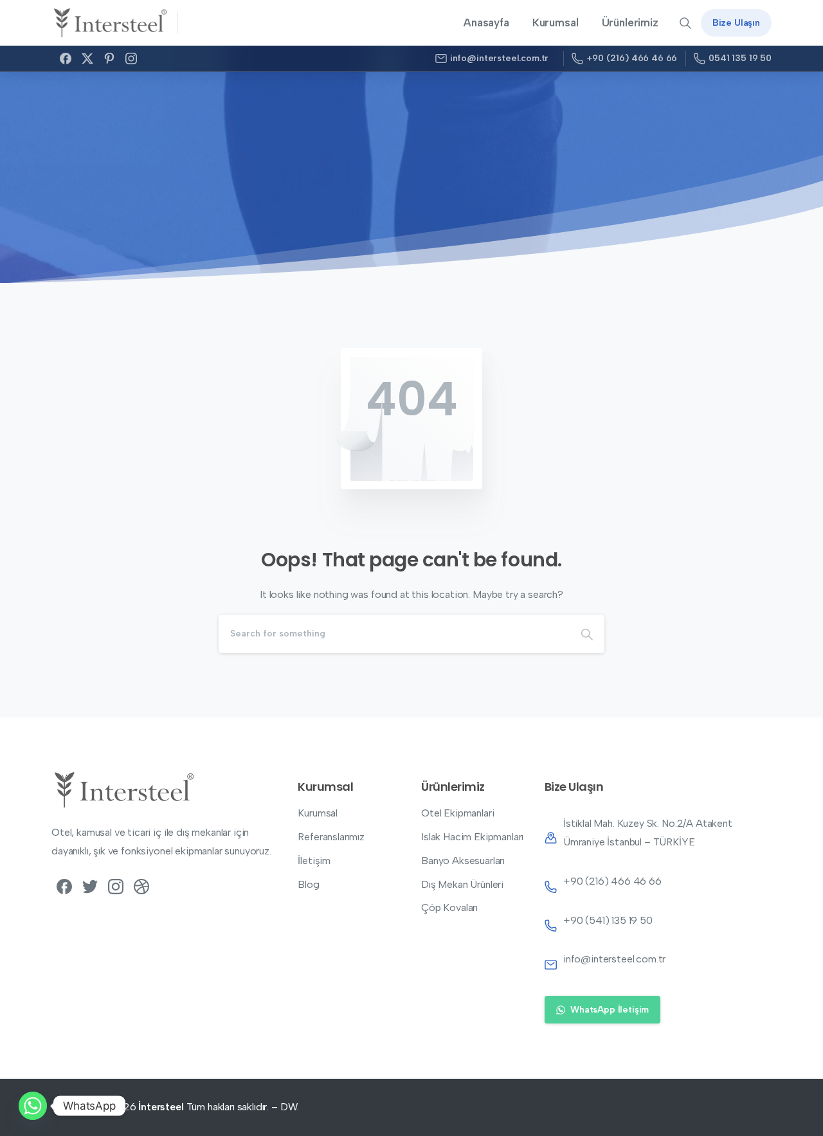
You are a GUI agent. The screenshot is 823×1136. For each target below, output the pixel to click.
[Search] (587, 634)
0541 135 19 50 (740, 58)
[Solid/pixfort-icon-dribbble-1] (141, 886)
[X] (87, 58)
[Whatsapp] (33, 1106)
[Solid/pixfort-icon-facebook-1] (64, 886)
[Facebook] (65, 58)
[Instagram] (131, 58)
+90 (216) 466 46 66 (631, 58)
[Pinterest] (109, 58)
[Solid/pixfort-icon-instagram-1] (116, 886)
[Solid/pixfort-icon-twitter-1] (90, 886)
